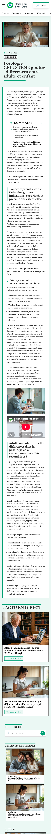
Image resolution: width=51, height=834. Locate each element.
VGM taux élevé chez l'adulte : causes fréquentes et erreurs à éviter (25, 179)
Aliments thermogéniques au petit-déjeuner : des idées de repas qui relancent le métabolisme (24, 704)
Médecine (10, 57)
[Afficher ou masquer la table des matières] (38, 123)
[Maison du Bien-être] (17, 5)
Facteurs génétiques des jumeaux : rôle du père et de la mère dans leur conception (24, 779)
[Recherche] (38, 6)
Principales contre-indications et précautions (27, 136)
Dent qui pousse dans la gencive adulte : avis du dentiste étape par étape (26, 271)
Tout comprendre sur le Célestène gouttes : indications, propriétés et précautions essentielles (25, 129)
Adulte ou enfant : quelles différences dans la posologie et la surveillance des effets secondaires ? (27, 144)
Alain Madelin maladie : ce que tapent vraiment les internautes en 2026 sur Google (23, 650)
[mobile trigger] (4, 5)
